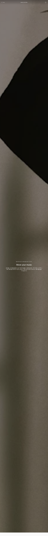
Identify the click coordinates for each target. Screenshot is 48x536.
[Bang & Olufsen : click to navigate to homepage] (24, 2)
